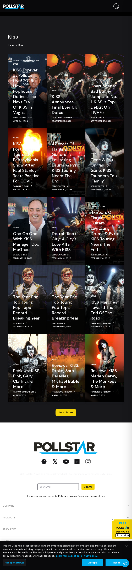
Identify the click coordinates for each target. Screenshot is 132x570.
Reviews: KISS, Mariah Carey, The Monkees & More (104, 378)
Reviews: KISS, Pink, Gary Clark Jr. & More (26, 378)
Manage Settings (14, 562)
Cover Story (98, 206)
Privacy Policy (76, 496)
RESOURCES (9, 529)
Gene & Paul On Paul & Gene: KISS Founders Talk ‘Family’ (104, 170)
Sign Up (88, 486)
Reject (116, 562)
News (16, 60)
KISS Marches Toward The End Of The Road (104, 310)
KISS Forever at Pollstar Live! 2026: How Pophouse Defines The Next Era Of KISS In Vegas (25, 91)
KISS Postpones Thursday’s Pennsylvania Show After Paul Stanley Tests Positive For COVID (26, 162)
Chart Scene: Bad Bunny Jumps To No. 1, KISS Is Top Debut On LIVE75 (104, 99)
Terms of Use (97, 496)
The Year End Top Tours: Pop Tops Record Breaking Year (26, 307)
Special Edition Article (65, 290)
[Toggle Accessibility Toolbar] (125, 563)
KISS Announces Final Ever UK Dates (64, 104)
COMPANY (8, 505)
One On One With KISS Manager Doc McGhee (26, 241)
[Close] (126, 546)
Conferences (27, 60)
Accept (92, 562)
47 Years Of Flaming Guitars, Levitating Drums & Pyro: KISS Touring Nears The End (66, 162)
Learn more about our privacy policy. (76, 555)
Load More (66, 412)
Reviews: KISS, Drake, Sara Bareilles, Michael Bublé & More (65, 376)
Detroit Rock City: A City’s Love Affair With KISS (64, 241)
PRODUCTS (9, 517)
